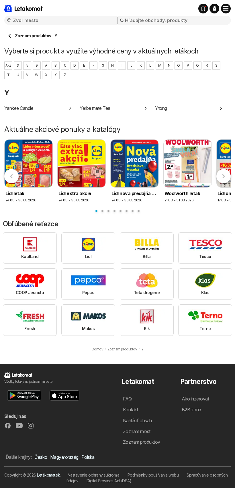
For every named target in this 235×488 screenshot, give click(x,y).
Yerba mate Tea (95, 108)
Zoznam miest (136, 431)
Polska (88, 457)
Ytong (161, 108)
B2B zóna (191, 409)
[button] (214, 8)
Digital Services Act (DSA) (109, 480)
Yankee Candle (18, 108)
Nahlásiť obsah (137, 420)
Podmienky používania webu (153, 475)
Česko (40, 457)
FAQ (127, 399)
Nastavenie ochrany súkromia (94, 475)
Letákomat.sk (48, 475)
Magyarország (64, 457)
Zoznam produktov (141, 442)
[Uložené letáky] (203, 8)
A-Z (8, 65)
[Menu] (226, 8)
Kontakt (130, 409)
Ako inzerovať (195, 399)
